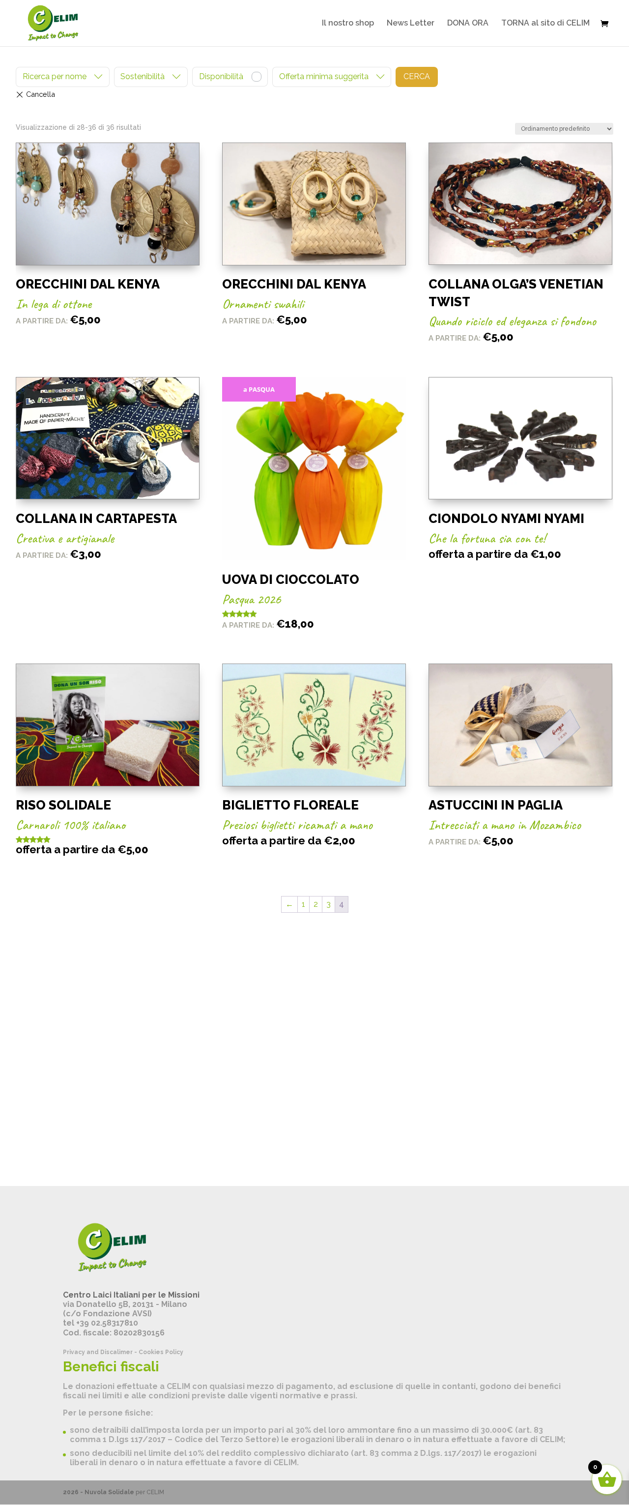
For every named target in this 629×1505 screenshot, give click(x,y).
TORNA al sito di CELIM (545, 24)
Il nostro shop (348, 24)
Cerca (416, 76)
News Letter (410, 24)
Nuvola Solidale (109, 1492)
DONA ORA (467, 24)
